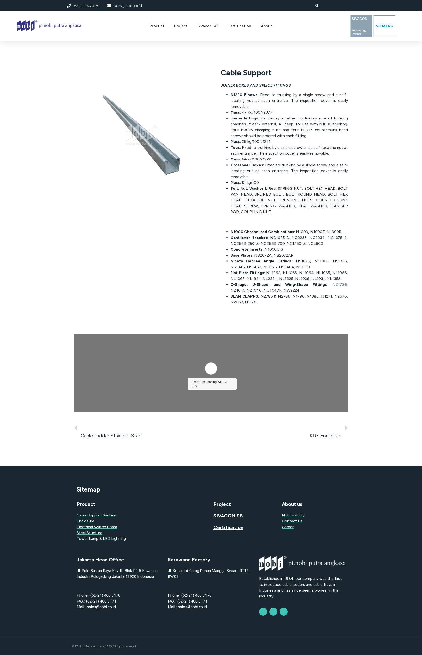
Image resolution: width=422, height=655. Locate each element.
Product (157, 26)
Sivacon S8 (207, 26)
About (266, 26)
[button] (317, 6)
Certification (239, 26)
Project (181, 26)
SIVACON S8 (228, 516)
